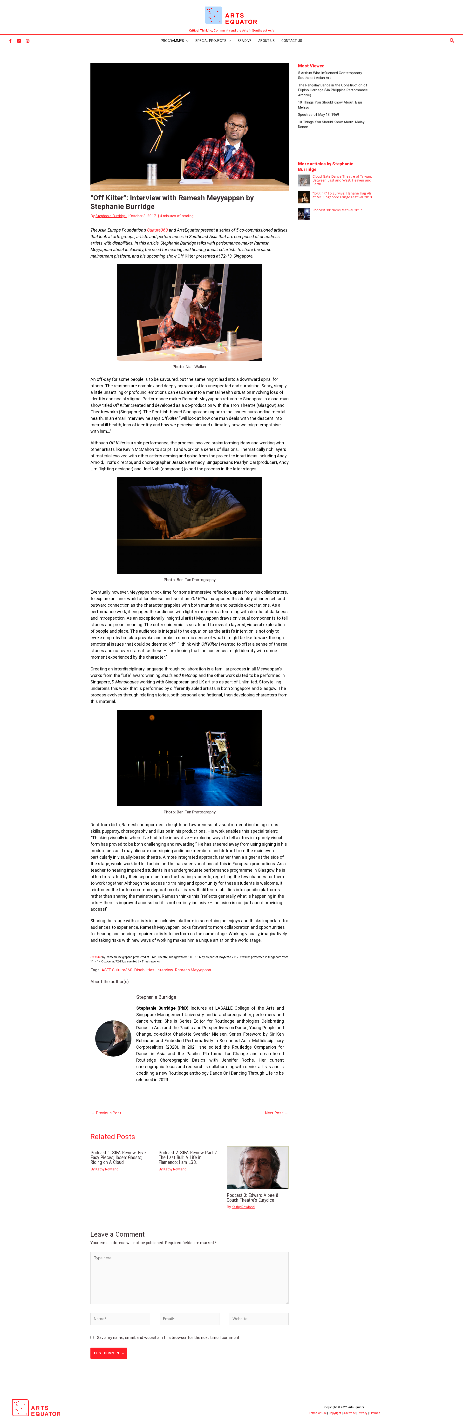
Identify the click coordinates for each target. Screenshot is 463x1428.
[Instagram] (28, 41)
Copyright (335, 1413)
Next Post (276, 1112)
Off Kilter (96, 957)
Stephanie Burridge (156, 997)
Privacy (362, 1413)
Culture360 (157, 230)
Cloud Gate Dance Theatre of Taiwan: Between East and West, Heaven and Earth (342, 180)
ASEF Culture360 (117, 969)
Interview (164, 969)
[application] (186, 41)
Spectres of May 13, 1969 (318, 114)
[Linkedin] (19, 41)
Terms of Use (318, 1413)
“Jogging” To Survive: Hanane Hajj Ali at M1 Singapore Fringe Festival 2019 (342, 195)
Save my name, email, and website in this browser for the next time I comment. (168, 1337)
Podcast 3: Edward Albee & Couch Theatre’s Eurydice (253, 1197)
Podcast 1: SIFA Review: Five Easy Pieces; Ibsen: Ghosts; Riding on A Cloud (118, 1157)
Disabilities (144, 969)
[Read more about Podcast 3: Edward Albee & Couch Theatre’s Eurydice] (258, 1167)
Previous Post (106, 1112)
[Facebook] (10, 41)
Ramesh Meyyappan (193, 969)
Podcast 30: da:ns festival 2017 (337, 210)
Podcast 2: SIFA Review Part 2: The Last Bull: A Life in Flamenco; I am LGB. (188, 1157)
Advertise (349, 1413)
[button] (452, 40)
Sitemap (374, 1413)
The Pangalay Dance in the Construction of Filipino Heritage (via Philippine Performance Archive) (333, 90)
